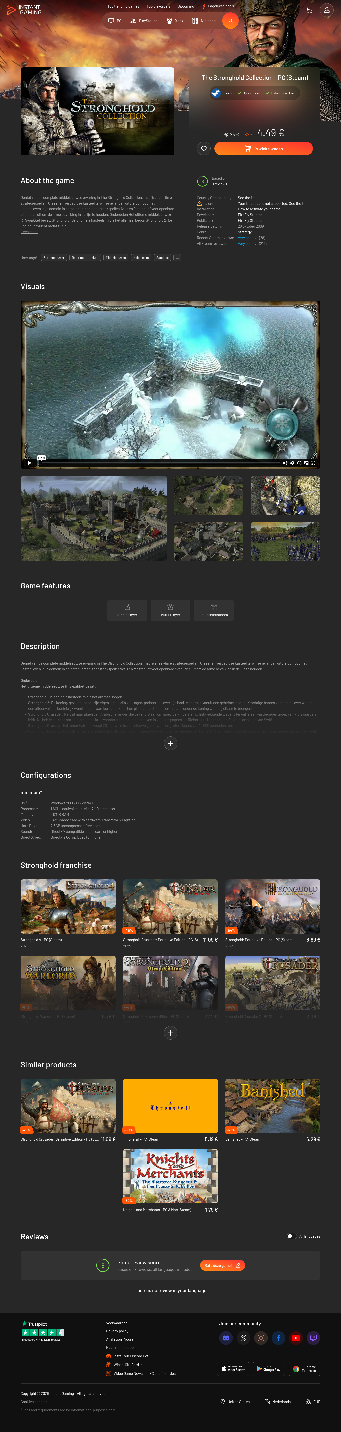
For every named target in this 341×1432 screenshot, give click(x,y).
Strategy (245, 232)
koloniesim (141, 258)
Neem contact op (120, 1347)
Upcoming (186, 6)
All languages (309, 1236)
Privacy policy (117, 1331)
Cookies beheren (34, 1401)
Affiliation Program (121, 1339)
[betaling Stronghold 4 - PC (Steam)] (68, 906)
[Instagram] (261, 1338)
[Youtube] (296, 1338)
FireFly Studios (250, 214)
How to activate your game (259, 209)
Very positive (248, 237)
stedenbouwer (54, 258)
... (177, 258)
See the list (247, 197)
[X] (243, 1338)
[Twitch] (313, 1338)
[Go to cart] (309, 10)
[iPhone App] (233, 1369)
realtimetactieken (85, 258)
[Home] (24, 10)
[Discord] (226, 1338)
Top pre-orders (158, 6)
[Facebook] (278, 1338)
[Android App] (269, 1369)
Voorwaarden (116, 1323)
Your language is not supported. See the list (272, 203)
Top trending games (123, 6)
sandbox (162, 258)
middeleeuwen (116, 258)
